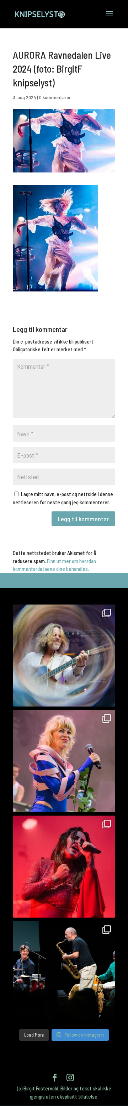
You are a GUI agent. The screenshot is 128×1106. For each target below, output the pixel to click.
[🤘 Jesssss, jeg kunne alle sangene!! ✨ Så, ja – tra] (64, 761)
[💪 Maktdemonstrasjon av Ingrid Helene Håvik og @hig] (64, 867)
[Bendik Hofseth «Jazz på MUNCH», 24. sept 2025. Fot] (64, 972)
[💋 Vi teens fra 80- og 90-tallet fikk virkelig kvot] (64, 656)
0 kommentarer (55, 97)
